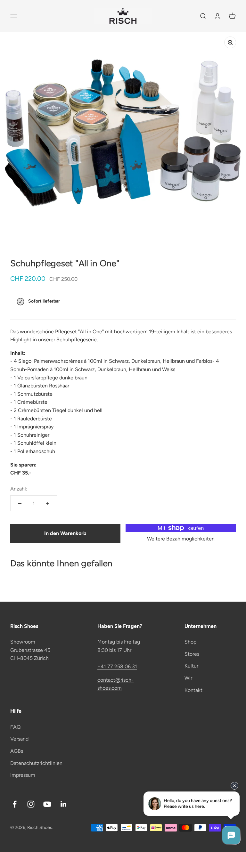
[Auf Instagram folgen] (31, 804)
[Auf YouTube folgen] (47, 804)
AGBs (16, 751)
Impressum (22, 775)
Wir (188, 678)
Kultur (191, 666)
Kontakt (193, 690)
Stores (191, 654)
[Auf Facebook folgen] (14, 804)
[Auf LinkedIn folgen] (63, 804)
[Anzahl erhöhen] (47, 503)
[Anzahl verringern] (20, 503)
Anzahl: (18, 489)
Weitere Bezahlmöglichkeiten (181, 539)
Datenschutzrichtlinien (36, 763)
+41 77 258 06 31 (117, 666)
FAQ (15, 727)
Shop (190, 642)
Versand (19, 739)
